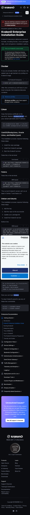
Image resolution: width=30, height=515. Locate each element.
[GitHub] (16, 511)
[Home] (7, 7)
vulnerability (5, 493)
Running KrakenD (8, 326)
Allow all (15, 270)
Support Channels (6, 484)
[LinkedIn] (13, 511)
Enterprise (4, 465)
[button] (14, 318)
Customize (14, 275)
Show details (21, 265)
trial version (16, 59)
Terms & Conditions (6, 505)
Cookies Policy (17, 505)
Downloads (4, 476)
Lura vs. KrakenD (8, 333)
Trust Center (19, 507)
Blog (16, 463)
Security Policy (10, 507)
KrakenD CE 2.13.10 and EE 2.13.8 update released (13, 2)
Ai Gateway (4, 468)
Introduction (7, 320)
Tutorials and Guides (9, 338)
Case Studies (19, 468)
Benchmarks (4, 474)
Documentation (5, 489)
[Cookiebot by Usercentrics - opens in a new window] (21, 238)
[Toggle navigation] (28, 7)
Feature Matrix (5, 471)
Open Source (5, 463)
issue (7, 492)
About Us (17, 471)
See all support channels (15, 420)
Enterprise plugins (9, 328)
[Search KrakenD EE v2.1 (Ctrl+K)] (27, 12)
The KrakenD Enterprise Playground (14, 336)
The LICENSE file (8, 331)
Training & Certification (8, 486)
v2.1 (11, 12)
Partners (17, 465)
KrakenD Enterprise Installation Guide (13, 16)
